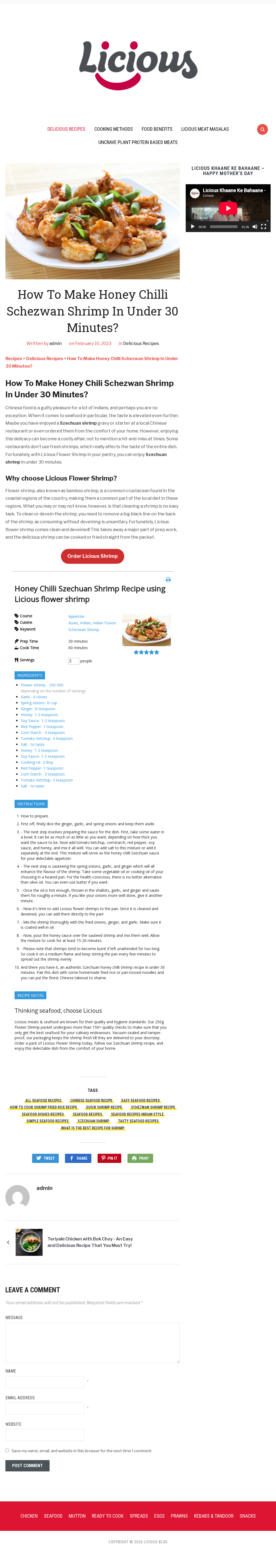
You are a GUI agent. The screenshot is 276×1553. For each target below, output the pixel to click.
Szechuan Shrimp (93, 1121)
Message (14, 1317)
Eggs (159, 1516)
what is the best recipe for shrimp (92, 1128)
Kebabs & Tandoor (213, 1516)
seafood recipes (87, 1114)
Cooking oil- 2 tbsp (37, 762)
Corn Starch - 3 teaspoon (43, 732)
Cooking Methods (113, 129)
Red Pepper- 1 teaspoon (42, 726)
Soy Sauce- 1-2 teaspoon (43, 720)
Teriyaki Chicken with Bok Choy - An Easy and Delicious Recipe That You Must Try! (90, 1242)
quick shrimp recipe (104, 1107)
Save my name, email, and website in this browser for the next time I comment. (82, 1450)
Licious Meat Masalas (205, 129)
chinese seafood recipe (91, 1100)
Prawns (179, 1516)
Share (82, 1158)
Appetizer (76, 616)
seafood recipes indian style (137, 1114)
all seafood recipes (43, 1100)
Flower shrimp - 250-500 (42, 684)
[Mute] (255, 226)
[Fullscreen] (263, 226)
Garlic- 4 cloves (34, 696)
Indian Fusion (104, 622)
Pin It (112, 1158)
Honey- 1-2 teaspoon (39, 714)
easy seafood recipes (140, 1100)
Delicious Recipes (66, 129)
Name (10, 1371)
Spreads (139, 1516)
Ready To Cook (107, 1516)
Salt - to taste (32, 744)
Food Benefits (157, 129)
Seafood (53, 1516)
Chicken (29, 1516)
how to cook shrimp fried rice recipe (43, 1107)
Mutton (77, 1516)
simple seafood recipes (47, 1121)
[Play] (192, 226)
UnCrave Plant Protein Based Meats (138, 142)
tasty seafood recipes (138, 1121)
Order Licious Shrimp (92, 556)
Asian (73, 622)
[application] (228, 208)
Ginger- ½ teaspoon (38, 708)
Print (144, 1158)
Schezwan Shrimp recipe (153, 1107)
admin (55, 343)
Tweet (49, 1158)
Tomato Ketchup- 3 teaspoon (47, 738)
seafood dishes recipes (43, 1114)
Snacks (248, 1516)
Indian (85, 622)
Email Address (20, 1397)
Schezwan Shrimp (83, 629)
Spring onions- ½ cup (39, 702)
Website (13, 1424)
